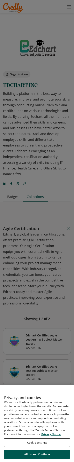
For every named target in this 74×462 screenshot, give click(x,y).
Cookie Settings (37, 442)
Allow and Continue (37, 454)
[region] (37, 423)
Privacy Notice (51, 434)
